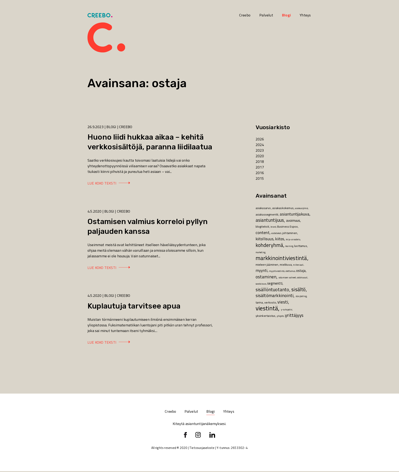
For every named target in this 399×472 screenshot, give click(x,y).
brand (273, 227)
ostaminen (266, 277)
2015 (260, 178)
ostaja (301, 271)
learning (289, 246)
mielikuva (286, 264)
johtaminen (289, 233)
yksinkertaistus (266, 315)
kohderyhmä (269, 245)
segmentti (274, 283)
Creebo (244, 15)
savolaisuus (261, 284)
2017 (260, 167)
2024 (260, 144)
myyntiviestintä (276, 271)
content (263, 232)
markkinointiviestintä (281, 258)
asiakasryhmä (301, 208)
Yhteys (305, 15)
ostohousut (302, 277)
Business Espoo (287, 226)
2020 (260, 155)
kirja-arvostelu (293, 239)
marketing (261, 252)
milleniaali (298, 265)
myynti (261, 270)
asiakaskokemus (283, 208)
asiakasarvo (263, 208)
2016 (260, 172)
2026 (260, 139)
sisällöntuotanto (272, 289)
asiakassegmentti (267, 214)
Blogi (286, 15)
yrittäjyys (294, 315)
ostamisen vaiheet (287, 277)
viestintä (267, 308)
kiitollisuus (264, 239)
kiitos (279, 239)
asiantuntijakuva (294, 214)
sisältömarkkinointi (275, 295)
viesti (282, 302)
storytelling (301, 296)
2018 (260, 161)
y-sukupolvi (286, 309)
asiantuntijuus (270, 220)
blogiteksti (262, 226)
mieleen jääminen (267, 264)
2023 (260, 150)
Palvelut (266, 15)
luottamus (300, 246)
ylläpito (280, 316)
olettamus (290, 271)
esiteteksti (276, 233)
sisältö (298, 289)
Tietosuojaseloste (201, 448)
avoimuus (293, 220)
